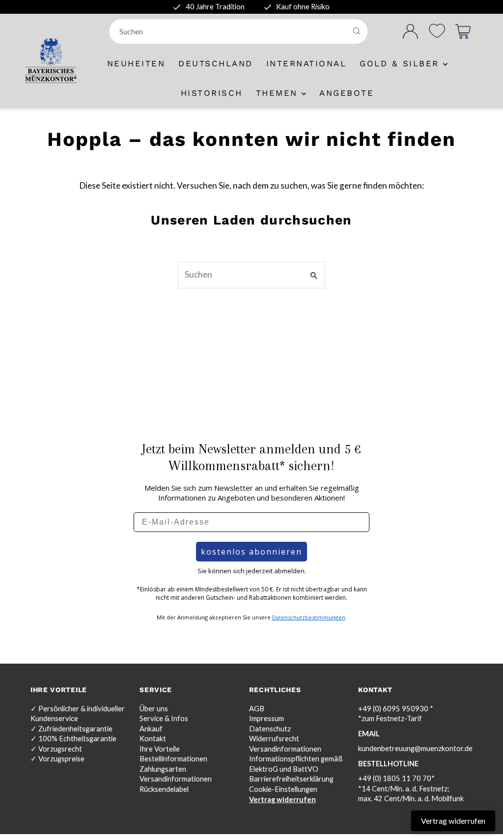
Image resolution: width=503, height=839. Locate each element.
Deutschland (215, 63)
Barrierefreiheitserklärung (291, 779)
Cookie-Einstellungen (283, 789)
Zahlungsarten (163, 769)
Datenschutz (270, 729)
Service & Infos (164, 718)
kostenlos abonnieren (251, 551)
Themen (279, 93)
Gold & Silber (401, 63)
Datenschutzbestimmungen (308, 617)
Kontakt (153, 738)
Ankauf (151, 729)
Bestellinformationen (173, 759)
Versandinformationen (176, 779)
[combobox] (229, 31)
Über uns (154, 708)
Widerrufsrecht (274, 738)
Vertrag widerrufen (282, 799)
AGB (256, 708)
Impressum (266, 718)
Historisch (212, 93)
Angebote (346, 93)
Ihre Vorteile (160, 749)
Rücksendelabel (164, 789)
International (306, 63)
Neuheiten (136, 63)
